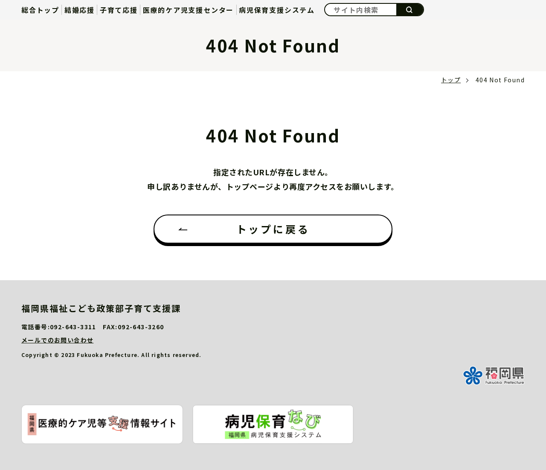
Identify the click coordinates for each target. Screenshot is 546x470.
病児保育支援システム (277, 10)
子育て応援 (119, 10)
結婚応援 (79, 10)
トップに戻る (273, 228)
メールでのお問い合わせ (57, 340)
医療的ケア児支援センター (188, 10)
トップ (451, 79)
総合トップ (40, 10)
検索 (409, 9)
